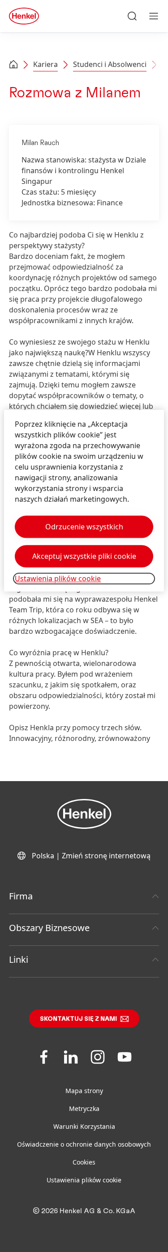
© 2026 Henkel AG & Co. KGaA (84, 1211)
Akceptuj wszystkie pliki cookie (84, 556)
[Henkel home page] (13, 65)
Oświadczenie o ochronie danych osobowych (84, 1144)
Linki (18, 959)
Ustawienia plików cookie (84, 1180)
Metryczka (84, 1108)
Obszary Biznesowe (49, 928)
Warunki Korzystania (84, 1126)
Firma (21, 896)
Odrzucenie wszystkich (84, 527)
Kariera (45, 64)
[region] (84, 500)
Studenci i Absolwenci (109, 64)
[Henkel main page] (24, 16)
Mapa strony (84, 1090)
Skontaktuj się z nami (78, 1019)
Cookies (84, 1162)
